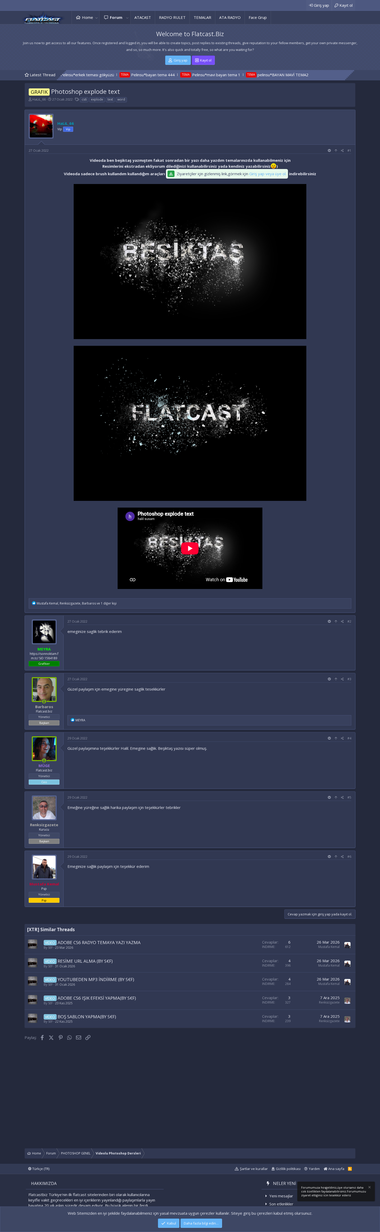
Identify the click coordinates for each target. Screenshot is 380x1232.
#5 (349, 797)
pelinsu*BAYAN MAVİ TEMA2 (241, 74)
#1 (349, 150)
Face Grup (258, 17)
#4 (349, 738)
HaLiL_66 (39, 99)
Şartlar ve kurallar (254, 1168)
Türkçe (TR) (40, 1168)
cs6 (84, 99)
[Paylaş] (342, 151)
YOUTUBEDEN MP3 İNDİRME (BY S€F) (96, 979)
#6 (349, 856)
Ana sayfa (336, 1168)
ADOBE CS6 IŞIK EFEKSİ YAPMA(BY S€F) (97, 998)
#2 (349, 621)
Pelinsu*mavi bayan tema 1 (175, 74)
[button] (96, 17)
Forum (116, 17)
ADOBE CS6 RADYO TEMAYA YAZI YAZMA (99, 942)
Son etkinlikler (281, 1203)
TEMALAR (202, 17)
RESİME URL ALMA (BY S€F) (85, 961)
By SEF (48, 947)
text (110, 99)
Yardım (314, 1168)
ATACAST (142, 17)
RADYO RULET (172, 17)
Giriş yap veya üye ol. (267, 173)
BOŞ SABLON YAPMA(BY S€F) (87, 1017)
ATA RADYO (230, 17)
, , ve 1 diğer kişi (77, 603)
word (121, 99)
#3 (349, 679)
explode (97, 99)
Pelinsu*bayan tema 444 (111, 74)
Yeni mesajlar (281, 1195)
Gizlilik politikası (288, 1168)
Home (87, 17)
